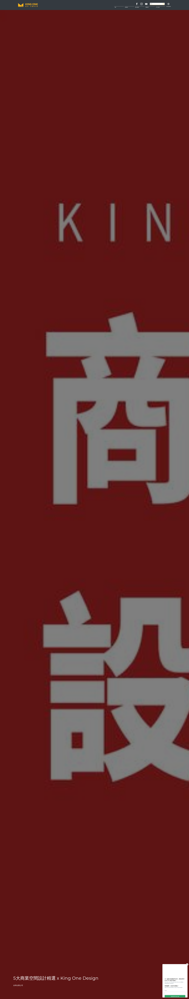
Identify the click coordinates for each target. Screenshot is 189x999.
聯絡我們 (150, 11)
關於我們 (150, 8)
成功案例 (126, 7)
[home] (28, 5)
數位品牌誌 (137, 7)
